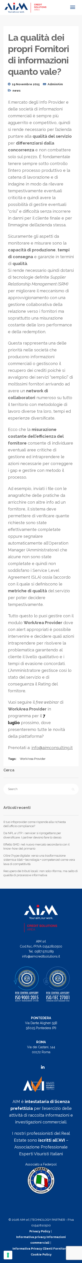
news (16, 90)
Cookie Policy (41, 1254)
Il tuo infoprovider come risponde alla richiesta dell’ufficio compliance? (34, 824)
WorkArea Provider (33, 758)
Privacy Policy (39, 1231)
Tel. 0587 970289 (41, 951)
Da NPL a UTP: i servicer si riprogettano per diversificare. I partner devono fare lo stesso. (32, 835)
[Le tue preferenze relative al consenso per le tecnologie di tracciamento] (8, 1255)
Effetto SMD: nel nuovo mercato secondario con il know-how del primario (36, 846)
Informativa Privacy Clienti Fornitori (40, 1248)
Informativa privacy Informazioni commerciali (41, 1239)
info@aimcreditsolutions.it (41, 956)
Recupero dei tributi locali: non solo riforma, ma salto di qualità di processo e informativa (40, 873)
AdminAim (55, 84)
